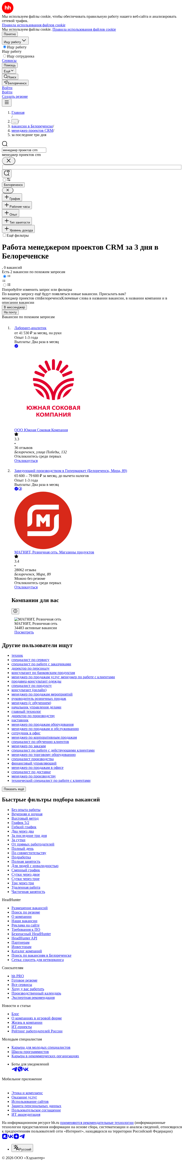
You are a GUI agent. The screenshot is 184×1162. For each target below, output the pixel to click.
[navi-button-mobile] (7, 103)
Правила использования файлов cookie (84, 29)
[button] (7, 88)
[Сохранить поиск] (7, 174)
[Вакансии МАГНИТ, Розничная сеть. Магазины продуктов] (96, 521)
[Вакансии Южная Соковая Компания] (96, 388)
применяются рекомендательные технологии (97, 1123)
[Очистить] (8, 161)
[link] (10, 77)
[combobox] (24, 150)
